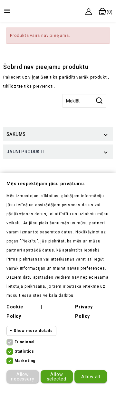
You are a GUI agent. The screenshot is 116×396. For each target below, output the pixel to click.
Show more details (33, 330)
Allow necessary (22, 376)
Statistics (24, 351)
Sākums (15, 134)
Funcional (24, 342)
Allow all (90, 376)
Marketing (25, 361)
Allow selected (56, 376)
